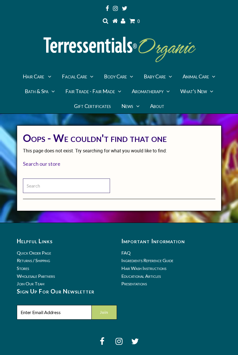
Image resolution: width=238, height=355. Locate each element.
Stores (23, 268)
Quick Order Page (34, 252)
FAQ (126, 252)
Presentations (134, 283)
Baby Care (155, 76)
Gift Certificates (92, 106)
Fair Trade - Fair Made (90, 91)
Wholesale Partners (36, 276)
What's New (193, 91)
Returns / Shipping (33, 260)
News (127, 106)
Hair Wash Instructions (143, 268)
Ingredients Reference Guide (147, 260)
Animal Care (196, 76)
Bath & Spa (36, 91)
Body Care (115, 76)
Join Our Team (30, 283)
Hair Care (34, 76)
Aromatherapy (147, 91)
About (157, 106)
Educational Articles (141, 276)
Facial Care (74, 76)
